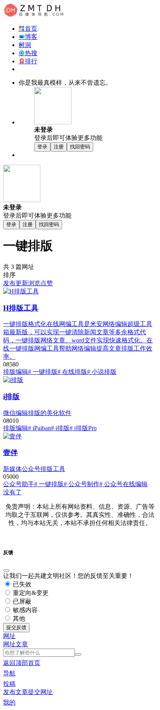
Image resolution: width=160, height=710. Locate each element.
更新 (22, 283)
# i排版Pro (83, 428)
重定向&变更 (30, 593)
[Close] (6, 570)
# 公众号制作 (81, 484)
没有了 (12, 492)
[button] (9, 636)
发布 (9, 283)
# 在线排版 (72, 371)
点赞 (46, 283)
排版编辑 (15, 371)
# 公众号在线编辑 (123, 484)
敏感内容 (24, 610)
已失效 (21, 584)
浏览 (34, 283)
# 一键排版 (42, 371)
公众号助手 (18, 484)
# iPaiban (39, 428)
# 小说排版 (102, 371)
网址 (9, 644)
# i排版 (60, 428)
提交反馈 (16, 627)
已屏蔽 (21, 601)
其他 (18, 618)
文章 (22, 644)
